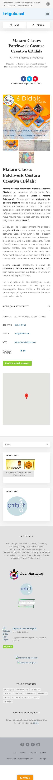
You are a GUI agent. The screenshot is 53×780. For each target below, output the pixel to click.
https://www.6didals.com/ (25, 342)
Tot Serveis (8, 701)
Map (16, 25)
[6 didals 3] (42, 145)
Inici (12, 64)
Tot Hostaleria (29, 693)
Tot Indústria (42, 693)
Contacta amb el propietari (17, 363)
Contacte (33, 753)
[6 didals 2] (26, 145)
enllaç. (36, 723)
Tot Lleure (16, 697)
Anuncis (43, 753)
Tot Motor (26, 697)
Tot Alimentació (22, 690)
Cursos (41, 64)
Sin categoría (9, 690)
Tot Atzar (7, 693)
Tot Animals (35, 690)
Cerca (40, 25)
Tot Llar (7, 697)
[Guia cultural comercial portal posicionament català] (14, 13)
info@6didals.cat (22, 334)
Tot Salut (35, 697)
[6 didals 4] (26, 157)
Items (20, 64)
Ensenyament (31, 64)
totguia (26, 759)
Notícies (23, 753)
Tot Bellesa (17, 693)
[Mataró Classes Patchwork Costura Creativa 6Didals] (10, 145)
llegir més (8, 647)
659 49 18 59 (20, 325)
